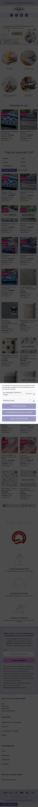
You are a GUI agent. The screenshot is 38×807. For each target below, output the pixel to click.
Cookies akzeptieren (19, 406)
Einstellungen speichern (19, 418)
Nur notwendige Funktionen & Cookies (19, 412)
